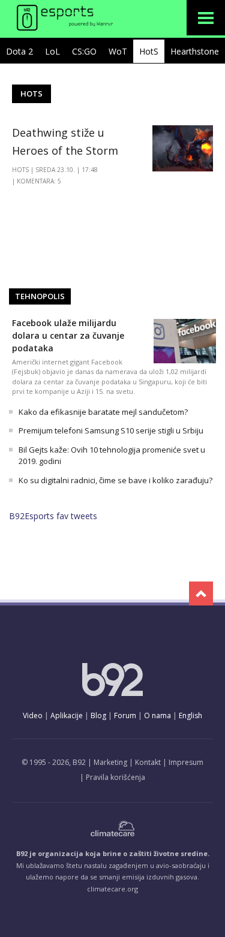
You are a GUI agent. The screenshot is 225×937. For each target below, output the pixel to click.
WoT (118, 51)
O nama (157, 715)
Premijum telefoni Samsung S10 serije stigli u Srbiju (111, 430)
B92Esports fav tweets (53, 516)
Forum (125, 715)
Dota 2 (19, 51)
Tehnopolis (40, 296)
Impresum (186, 762)
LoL (52, 51)
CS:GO (84, 51)
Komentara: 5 (39, 181)
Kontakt (148, 762)
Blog (98, 715)
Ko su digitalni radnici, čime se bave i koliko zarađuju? (115, 480)
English (190, 715)
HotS (148, 51)
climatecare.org (112, 888)
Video (33, 715)
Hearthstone (194, 51)
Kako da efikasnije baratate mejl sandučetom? (103, 411)
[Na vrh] (201, 593)
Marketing (110, 762)
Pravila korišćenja (115, 777)
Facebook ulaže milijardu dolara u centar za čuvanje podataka (68, 335)
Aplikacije (66, 715)
